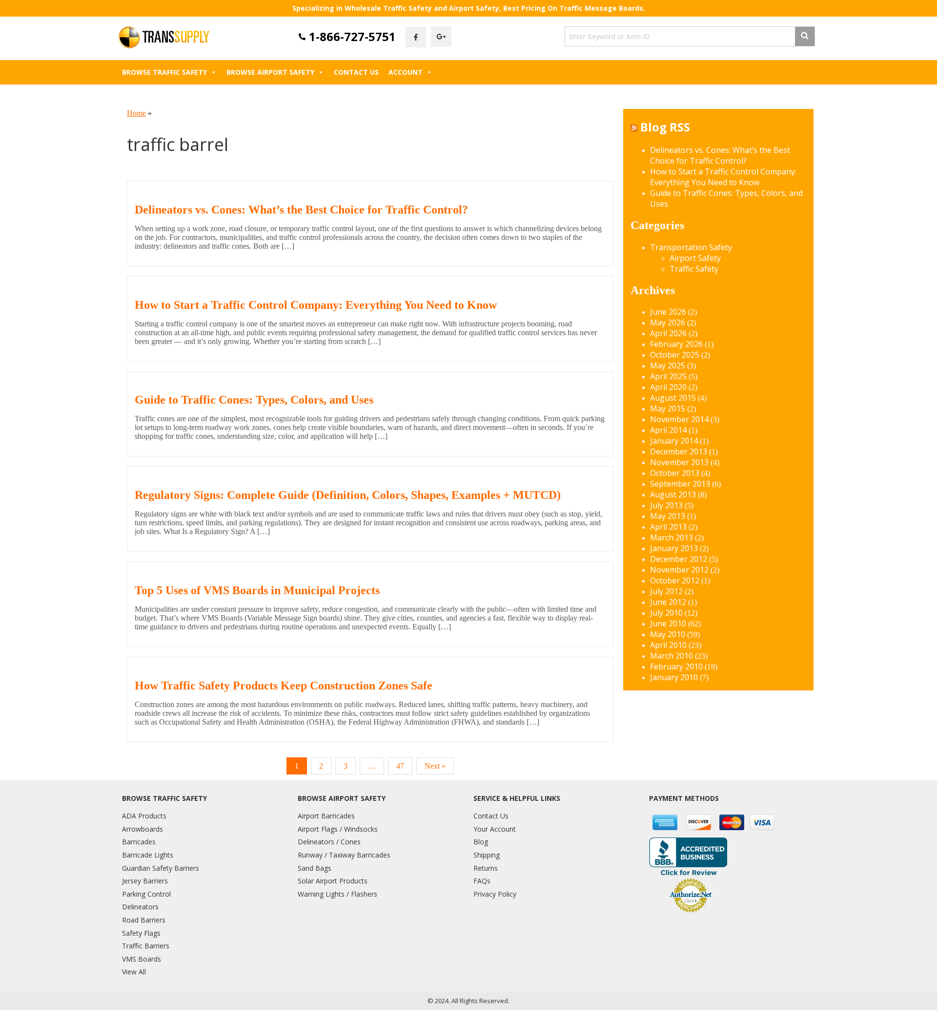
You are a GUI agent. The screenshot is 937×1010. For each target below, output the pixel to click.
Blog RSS (665, 127)
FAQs (481, 880)
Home (136, 113)
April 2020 (668, 387)
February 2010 (676, 666)
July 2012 (666, 591)
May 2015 (667, 408)
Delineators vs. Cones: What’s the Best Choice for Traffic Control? (301, 209)
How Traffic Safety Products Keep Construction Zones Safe (283, 685)
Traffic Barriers (145, 945)
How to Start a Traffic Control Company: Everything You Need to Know (316, 305)
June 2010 (668, 623)
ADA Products (144, 815)
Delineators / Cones (329, 841)
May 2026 (667, 322)
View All (134, 971)
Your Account (494, 829)
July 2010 (666, 612)
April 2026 (668, 333)
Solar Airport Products (332, 880)
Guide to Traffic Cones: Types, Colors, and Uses (254, 399)
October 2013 (674, 473)
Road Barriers (143, 919)
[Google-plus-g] (441, 36)
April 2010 (668, 645)
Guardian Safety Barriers (160, 868)
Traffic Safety (694, 268)
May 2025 (667, 365)
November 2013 (679, 462)
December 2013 (678, 451)
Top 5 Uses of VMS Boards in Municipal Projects (257, 590)
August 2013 (673, 494)
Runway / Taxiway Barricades (344, 855)
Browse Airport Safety (270, 72)
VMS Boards (141, 959)
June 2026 (668, 311)
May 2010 (667, 634)
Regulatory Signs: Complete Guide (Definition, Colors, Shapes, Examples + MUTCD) (348, 495)
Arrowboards (142, 829)
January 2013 (674, 548)
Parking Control (146, 894)
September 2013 (680, 483)
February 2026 (676, 344)
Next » (435, 766)
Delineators (140, 906)
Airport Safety (695, 258)
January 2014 (674, 440)
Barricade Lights (147, 855)
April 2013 (668, 526)
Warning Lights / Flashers (337, 894)
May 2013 (667, 516)
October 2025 (674, 354)
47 (400, 766)
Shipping (486, 855)
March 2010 (671, 655)
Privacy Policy (494, 894)
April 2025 (668, 376)
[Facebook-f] (416, 37)
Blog (480, 841)
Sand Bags (314, 868)
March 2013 (671, 537)
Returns (485, 868)
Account (405, 72)
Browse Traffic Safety (164, 72)
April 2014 (668, 430)
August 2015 (673, 397)
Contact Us (356, 72)
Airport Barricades (326, 815)
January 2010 (674, 677)
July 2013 (666, 505)
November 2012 (679, 569)
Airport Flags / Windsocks (338, 829)
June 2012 (668, 602)
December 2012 (678, 559)
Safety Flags (141, 933)
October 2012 (674, 580)
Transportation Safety (691, 247)
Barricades (139, 841)
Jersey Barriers (145, 880)
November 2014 (679, 419)
